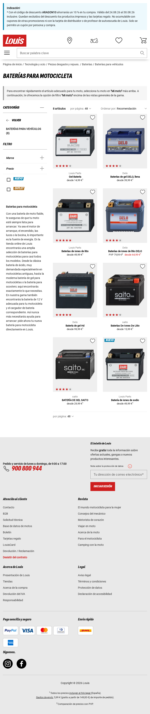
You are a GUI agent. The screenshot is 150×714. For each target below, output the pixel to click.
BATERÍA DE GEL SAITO (75, 400)
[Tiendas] (70, 40)
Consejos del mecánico (91, 513)
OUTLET (19, 188)
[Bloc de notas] (119, 40)
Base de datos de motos (17, 526)
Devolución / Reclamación (18, 551)
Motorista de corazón (91, 519)
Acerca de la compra (15, 587)
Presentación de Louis (16, 575)
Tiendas (7, 581)
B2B (5, 513)
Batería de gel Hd (75, 325)
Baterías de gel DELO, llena (125, 176)
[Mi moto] (94, 40)
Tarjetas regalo (12, 538)
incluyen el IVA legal (80, 693)
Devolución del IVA (14, 593)
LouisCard (9, 544)
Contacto (8, 507)
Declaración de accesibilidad (95, 593)
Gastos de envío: (45, 697)
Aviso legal (84, 575)
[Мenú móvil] (7, 53)
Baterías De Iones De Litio (125, 325)
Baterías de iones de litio (75, 251)
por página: (77, 108)
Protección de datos (90, 587)
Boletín (7, 532)
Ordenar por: (108, 108)
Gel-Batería (75, 176)
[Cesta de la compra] (143, 40)
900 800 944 (27, 468)
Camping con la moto (91, 544)
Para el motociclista (90, 538)
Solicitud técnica (13, 519)
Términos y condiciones (92, 581)
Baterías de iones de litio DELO (125, 251)
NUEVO (18, 178)
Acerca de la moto (89, 532)
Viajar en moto (87, 526)
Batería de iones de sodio (125, 400)
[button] (142, 53)
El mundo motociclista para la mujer (99, 507)
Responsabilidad (13, 600)
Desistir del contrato (15, 557)
